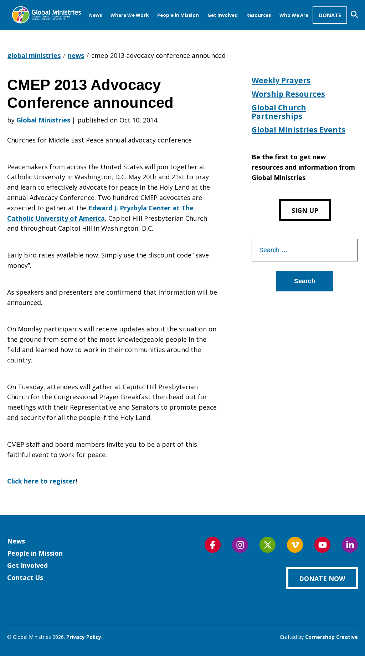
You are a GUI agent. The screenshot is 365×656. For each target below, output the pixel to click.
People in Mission (178, 15)
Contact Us (25, 577)
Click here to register (41, 481)
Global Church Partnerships (279, 111)
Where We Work (129, 15)
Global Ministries (43, 120)
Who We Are (293, 15)
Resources (258, 15)
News (95, 15)
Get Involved (222, 15)
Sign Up (305, 210)
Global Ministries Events (298, 130)
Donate (330, 15)
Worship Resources (288, 94)
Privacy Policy (83, 637)
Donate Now (322, 578)
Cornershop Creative (331, 637)
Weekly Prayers (281, 80)
